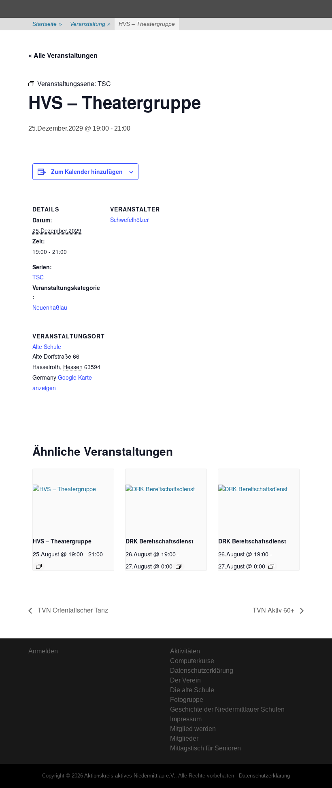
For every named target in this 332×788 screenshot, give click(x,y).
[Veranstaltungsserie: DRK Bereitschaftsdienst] (178, 566)
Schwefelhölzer (129, 219)
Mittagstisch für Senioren (205, 748)
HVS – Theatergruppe (62, 541)
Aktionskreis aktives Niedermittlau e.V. (129, 776)
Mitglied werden (193, 728)
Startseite (47, 24)
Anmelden (43, 651)
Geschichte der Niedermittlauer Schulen (227, 709)
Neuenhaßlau (49, 307)
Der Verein (185, 680)
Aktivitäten (185, 651)
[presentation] (73, 499)
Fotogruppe (186, 699)
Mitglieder (184, 738)
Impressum (186, 719)
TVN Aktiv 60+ (274, 610)
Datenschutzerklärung (201, 670)
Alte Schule (46, 346)
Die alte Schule (192, 690)
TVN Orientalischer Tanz (72, 610)
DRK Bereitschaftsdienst (160, 541)
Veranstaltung (90, 24)
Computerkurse (192, 660)
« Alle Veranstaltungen (63, 55)
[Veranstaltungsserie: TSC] (39, 566)
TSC (38, 277)
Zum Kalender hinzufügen (87, 171)
